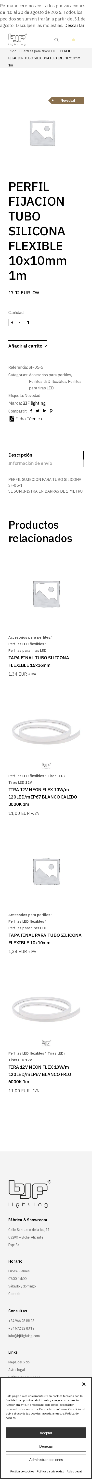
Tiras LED (56, 775)
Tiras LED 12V (20, 782)
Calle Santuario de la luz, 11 (29, 1230)
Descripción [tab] (20, 455)
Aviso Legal (74, 1471)
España (13, 1245)
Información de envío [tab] (30, 463)
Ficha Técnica (28, 419)
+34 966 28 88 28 (21, 1321)
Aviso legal (16, 1370)
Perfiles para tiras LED (27, 650)
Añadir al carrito (25, 346)
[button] (83, 1384)
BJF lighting (34, 403)
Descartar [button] (74, 25)
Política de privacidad (50, 1471)
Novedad (32, 395)
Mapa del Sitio (18, 1362)
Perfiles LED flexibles (47, 381)
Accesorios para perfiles (50, 374)
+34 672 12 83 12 (21, 1328)
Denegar (46, 1446)
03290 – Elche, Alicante (25, 1237)
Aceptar (46, 1433)
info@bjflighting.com (23, 1336)
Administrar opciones (46, 1460)
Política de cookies (22, 1471)
